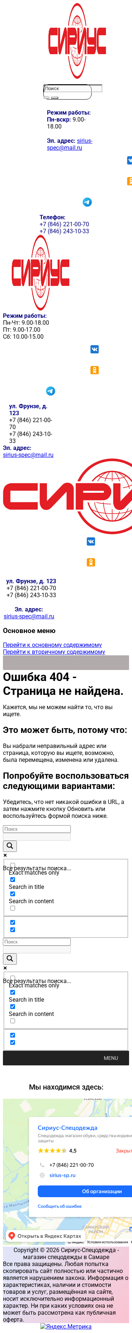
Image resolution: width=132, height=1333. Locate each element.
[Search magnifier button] (10, 846)
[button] (111, 1058)
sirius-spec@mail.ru (69, 144)
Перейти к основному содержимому (52, 644)
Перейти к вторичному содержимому (54, 651)
